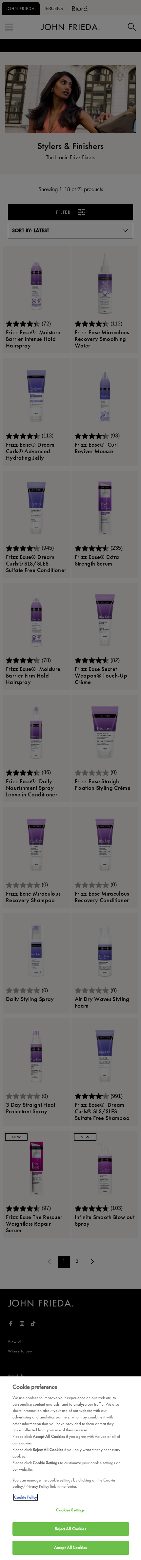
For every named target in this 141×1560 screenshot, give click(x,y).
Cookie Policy (25, 1497)
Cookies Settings (70, 1510)
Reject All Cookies (70, 1528)
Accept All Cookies (70, 1547)
